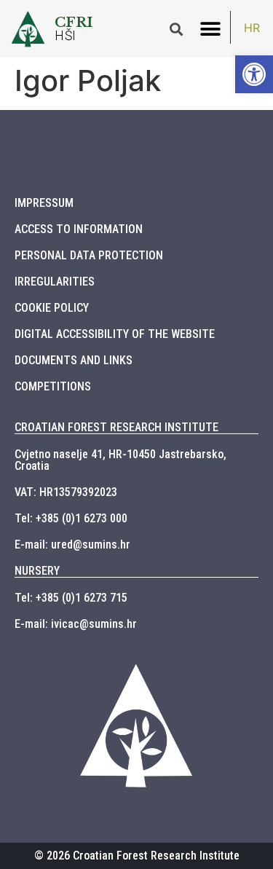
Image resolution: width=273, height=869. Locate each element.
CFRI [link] (74, 22)
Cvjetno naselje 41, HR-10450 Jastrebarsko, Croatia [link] (120, 460)
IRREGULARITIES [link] (55, 281)
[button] (210, 28)
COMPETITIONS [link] (53, 386)
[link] (254, 74)
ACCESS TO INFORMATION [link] (79, 229)
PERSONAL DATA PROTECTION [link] (89, 255)
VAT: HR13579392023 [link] (66, 492)
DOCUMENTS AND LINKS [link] (73, 360)
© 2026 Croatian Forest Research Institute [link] (137, 855)
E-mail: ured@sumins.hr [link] (72, 544)
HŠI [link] (65, 35)
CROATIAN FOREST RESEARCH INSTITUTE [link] (116, 427)
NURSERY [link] (37, 571)
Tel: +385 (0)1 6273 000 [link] (71, 518)
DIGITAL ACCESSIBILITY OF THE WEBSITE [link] (115, 334)
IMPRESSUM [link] (44, 203)
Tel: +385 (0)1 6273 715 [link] (71, 598)
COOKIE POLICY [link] (52, 308)
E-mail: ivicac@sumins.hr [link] (76, 624)
